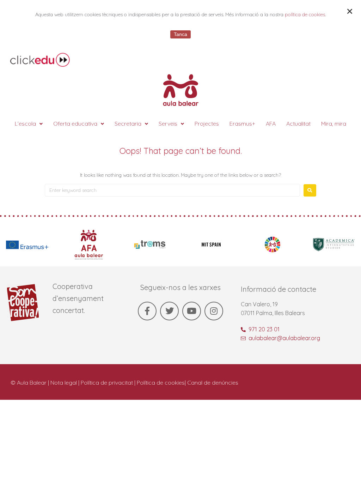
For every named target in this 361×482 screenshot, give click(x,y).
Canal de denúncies (212, 382)
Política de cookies (161, 382)
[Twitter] (169, 311)
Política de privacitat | (109, 382)
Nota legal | (65, 382)
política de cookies (305, 14)
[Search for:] (172, 190)
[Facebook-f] (147, 311)
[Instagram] (213, 311)
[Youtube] (191, 311)
